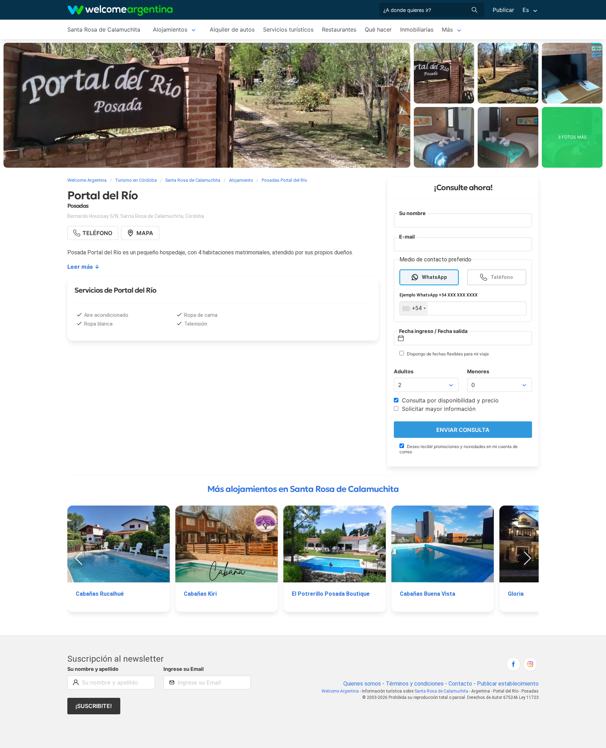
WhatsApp (434, 277)
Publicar (503, 9)
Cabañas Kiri (200, 593)
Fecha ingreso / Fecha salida (433, 331)
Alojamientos (170, 29)
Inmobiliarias (416, 29)
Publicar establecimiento (508, 683)
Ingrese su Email (183, 669)
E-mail (407, 237)
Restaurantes (339, 29)
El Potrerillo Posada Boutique (331, 593)
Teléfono (502, 277)
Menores (478, 371)
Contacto (460, 683)
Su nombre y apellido (93, 669)
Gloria (516, 593)
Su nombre (412, 213)
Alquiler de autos (232, 29)
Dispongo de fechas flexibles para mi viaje (447, 353)
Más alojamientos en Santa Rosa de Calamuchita (303, 489)
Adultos (403, 371)
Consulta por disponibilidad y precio (449, 400)
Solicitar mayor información (438, 408)
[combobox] (414, 308)
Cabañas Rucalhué (100, 593)
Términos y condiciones (415, 683)
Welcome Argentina (340, 691)
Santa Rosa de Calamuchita (103, 29)
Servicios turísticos (288, 29)
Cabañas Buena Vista (427, 593)
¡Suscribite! (93, 705)
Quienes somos (362, 683)
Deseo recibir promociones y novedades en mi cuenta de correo (458, 449)
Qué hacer (378, 29)
